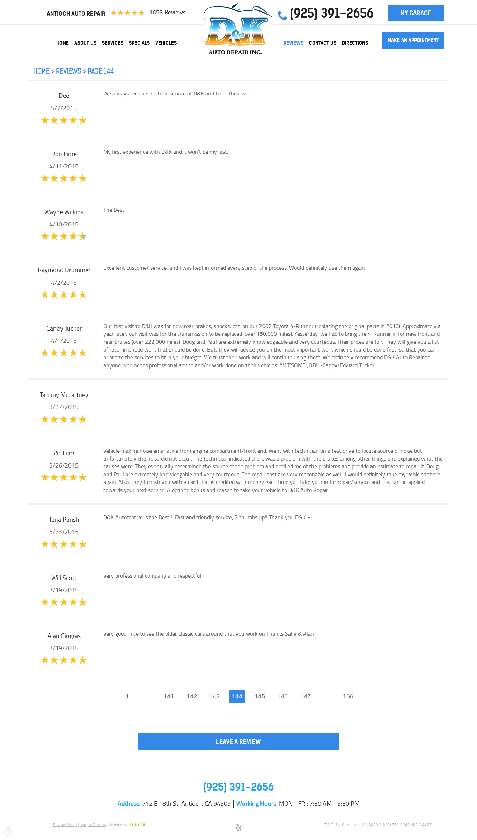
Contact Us (322, 43)
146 (282, 696)
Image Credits (93, 824)
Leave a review (238, 742)
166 (348, 696)
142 (191, 696)
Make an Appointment (413, 40)
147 (305, 696)
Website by (126, 825)
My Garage (415, 13)
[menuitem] (62, 43)
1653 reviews (167, 12)
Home (62, 43)
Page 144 (101, 71)
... (147, 696)
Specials (139, 43)
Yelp (238, 828)
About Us (85, 43)
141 (168, 696)
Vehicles (166, 43)
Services (112, 43)
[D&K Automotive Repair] (238, 28)
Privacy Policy (65, 824)
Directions (355, 43)
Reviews (293, 43)
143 (214, 696)
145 (260, 696)
